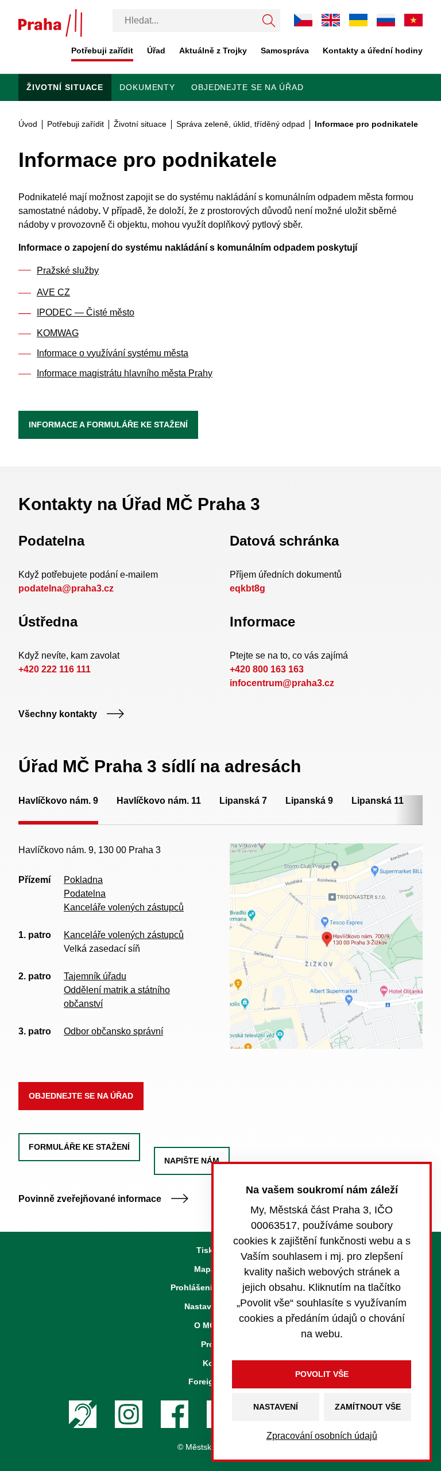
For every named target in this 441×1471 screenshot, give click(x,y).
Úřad (156, 50)
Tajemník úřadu (95, 976)
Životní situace (64, 87)
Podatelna (85, 893)
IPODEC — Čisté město (85, 312)
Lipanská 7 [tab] (243, 800)
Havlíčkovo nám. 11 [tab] (159, 800)
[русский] (386, 20)
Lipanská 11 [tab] (377, 800)
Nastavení (275, 1406)
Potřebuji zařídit (102, 50)
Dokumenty (147, 87)
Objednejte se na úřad (247, 87)
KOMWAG (58, 333)
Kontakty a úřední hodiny (373, 50)
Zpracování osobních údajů (321, 1436)
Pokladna (83, 880)
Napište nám (191, 1160)
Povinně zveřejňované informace (89, 1199)
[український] (358, 20)
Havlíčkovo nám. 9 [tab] (58, 800)
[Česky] (303, 20)
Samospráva (285, 50)
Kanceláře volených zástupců (124, 907)
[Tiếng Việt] (413, 20)
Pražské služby (68, 270)
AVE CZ (53, 292)
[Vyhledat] (268, 20)
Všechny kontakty (57, 714)
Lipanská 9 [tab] (309, 800)
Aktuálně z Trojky (213, 50)
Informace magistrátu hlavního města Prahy (124, 373)
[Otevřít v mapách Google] (326, 945)
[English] (331, 20)
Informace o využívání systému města (112, 353)
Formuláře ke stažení (79, 1146)
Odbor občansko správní (113, 1031)
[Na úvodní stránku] (50, 23)
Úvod (27, 124)
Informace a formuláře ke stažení (108, 424)
